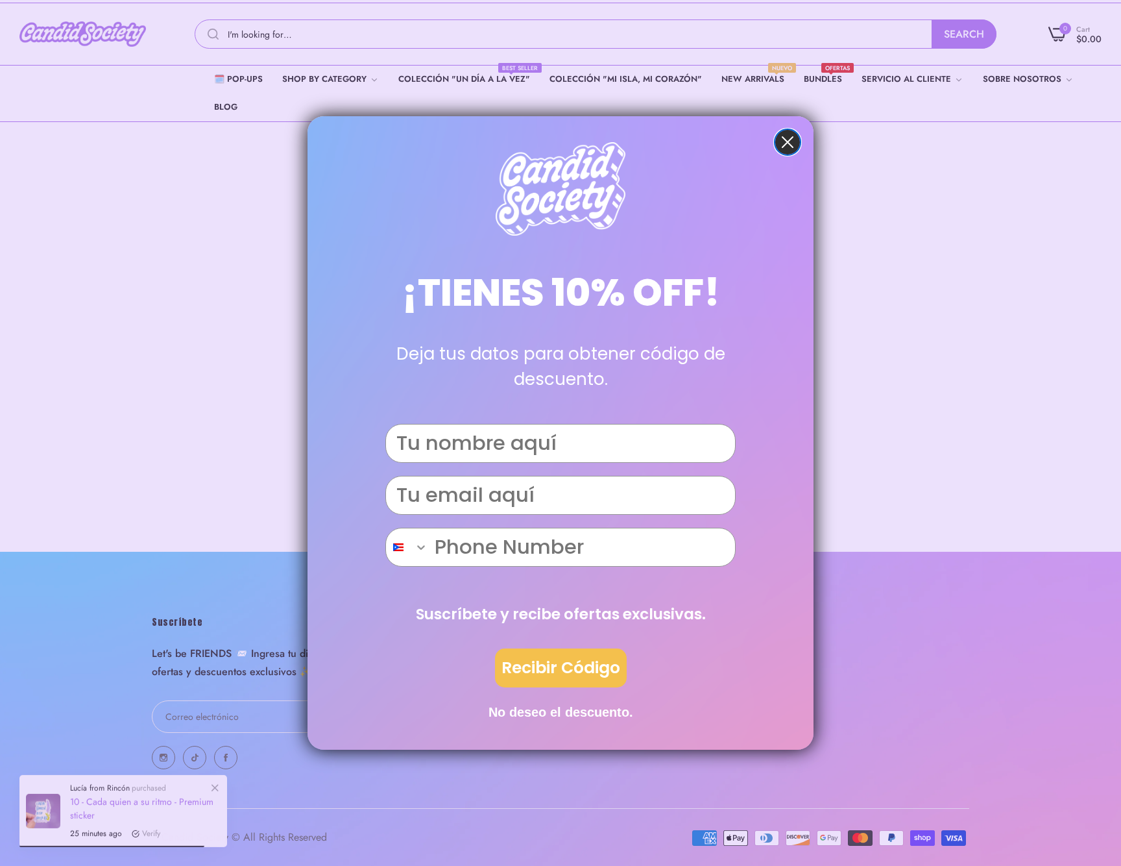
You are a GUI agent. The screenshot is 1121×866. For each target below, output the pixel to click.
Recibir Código (560, 667)
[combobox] (407, 547)
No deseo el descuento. (560, 712)
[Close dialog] (788, 142)
